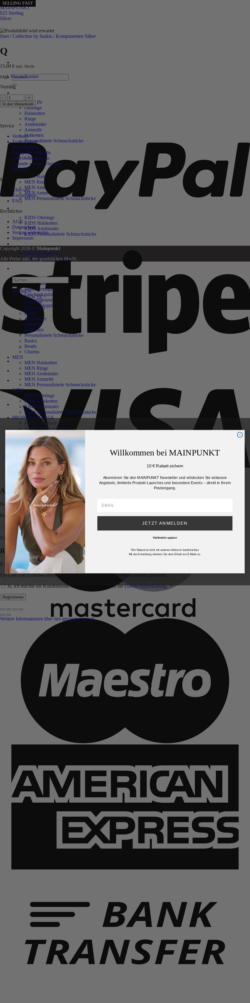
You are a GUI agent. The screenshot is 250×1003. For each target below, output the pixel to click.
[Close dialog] (239, 434)
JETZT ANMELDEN (165, 523)
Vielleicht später (165, 537)
